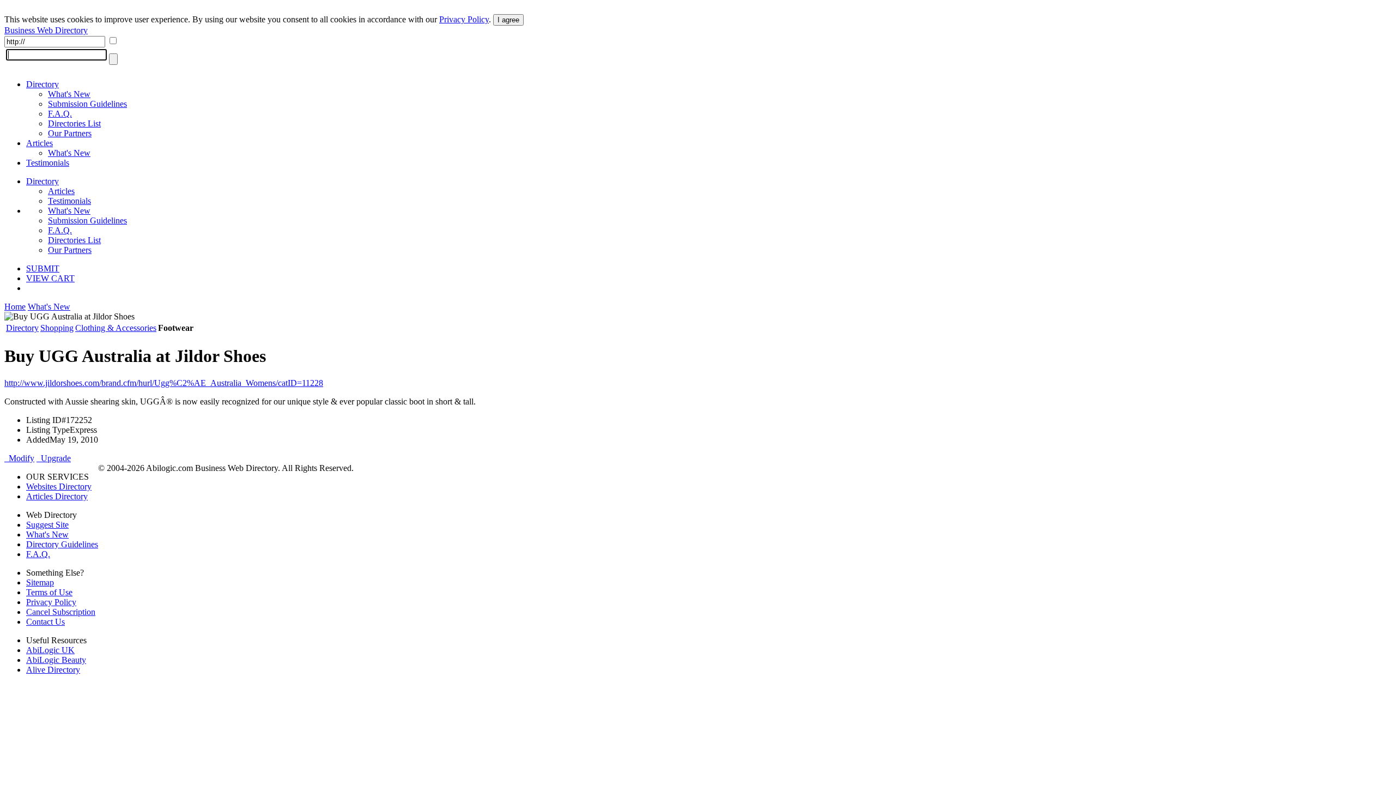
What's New (69, 94)
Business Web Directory (46, 30)
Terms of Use (49, 592)
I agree (508, 20)
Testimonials (47, 162)
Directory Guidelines (62, 544)
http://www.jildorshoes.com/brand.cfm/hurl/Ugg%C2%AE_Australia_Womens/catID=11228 (163, 383)
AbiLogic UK (50, 650)
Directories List (74, 123)
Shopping (57, 328)
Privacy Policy (464, 19)
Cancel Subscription (60, 612)
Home (15, 306)
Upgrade (54, 458)
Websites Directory (59, 486)
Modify (19, 458)
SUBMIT (42, 268)
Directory (42, 84)
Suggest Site (47, 524)
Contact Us (45, 621)
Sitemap (40, 582)
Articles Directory (57, 496)
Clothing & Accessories (115, 328)
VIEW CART (50, 278)
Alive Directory (53, 669)
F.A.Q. (60, 113)
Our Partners (70, 133)
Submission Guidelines (87, 103)
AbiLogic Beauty (56, 660)
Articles (39, 143)
